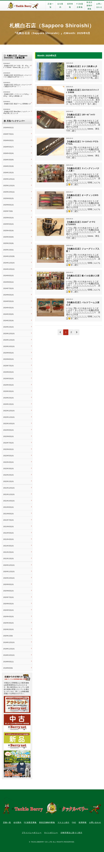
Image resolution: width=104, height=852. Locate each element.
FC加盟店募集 (79, 5)
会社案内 (60, 5)
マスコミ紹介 (64, 822)
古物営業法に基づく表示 (71, 833)
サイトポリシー (51, 833)
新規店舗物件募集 (89, 5)
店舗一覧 (51, 5)
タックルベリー (23, 6)
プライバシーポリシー (32, 833)
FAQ (74, 822)
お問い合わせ (99, 5)
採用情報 (70, 5)
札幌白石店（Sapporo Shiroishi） (52, 25)
